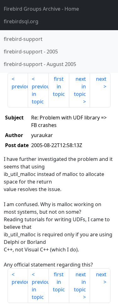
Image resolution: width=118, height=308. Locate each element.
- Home (41, 8)
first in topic (59, 86)
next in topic (80, 86)
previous (20, 86)
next (101, 78)
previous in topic (40, 94)
